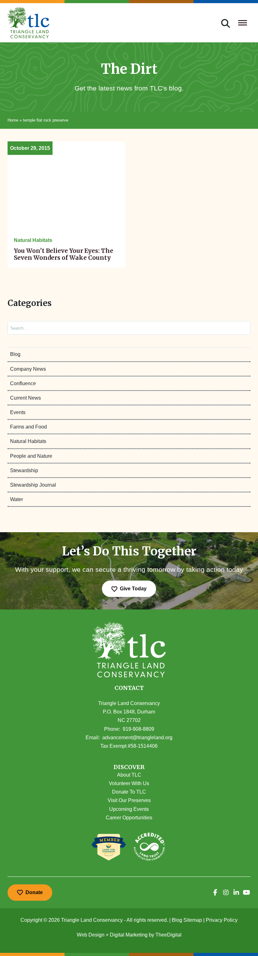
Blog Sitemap (187, 920)
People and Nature (31, 456)
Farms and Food (28, 426)
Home (13, 120)
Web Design (90, 934)
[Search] (240, 327)
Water (16, 499)
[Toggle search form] (225, 22)
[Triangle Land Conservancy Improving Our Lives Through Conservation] (28, 22)
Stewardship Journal (33, 485)
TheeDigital (168, 934)
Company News (28, 369)
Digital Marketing (129, 934)
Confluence (23, 383)
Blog (15, 354)
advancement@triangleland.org (137, 737)
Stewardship (24, 470)
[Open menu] (242, 22)
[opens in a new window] (215, 892)
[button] (129, 767)
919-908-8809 (138, 729)
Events (17, 412)
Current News (25, 398)
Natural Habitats (28, 441)
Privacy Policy (222, 920)
